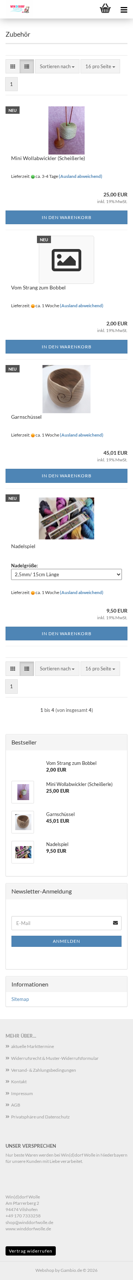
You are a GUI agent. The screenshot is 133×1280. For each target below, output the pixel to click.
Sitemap (20, 999)
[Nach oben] (113, 1269)
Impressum (22, 1093)
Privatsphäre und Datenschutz (40, 1117)
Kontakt (19, 1081)
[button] (13, 66)
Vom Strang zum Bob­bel (38, 287)
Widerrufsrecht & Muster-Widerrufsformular (55, 1058)
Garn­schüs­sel (26, 417)
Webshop (44, 1270)
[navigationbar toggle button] (124, 9)
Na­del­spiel (23, 546)
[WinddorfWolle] (16, 9)
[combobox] (57, 66)
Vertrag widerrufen (30, 1251)
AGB (15, 1105)
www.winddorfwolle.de (28, 1228)
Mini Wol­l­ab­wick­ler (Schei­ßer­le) (48, 158)
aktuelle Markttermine (32, 1046)
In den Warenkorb (67, 217)
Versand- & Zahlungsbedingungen (43, 1070)
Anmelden (66, 941)
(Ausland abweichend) (80, 176)
